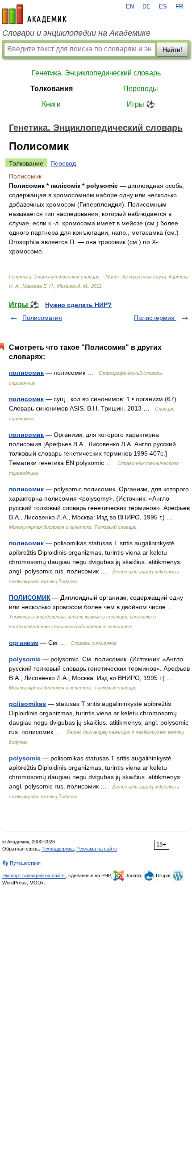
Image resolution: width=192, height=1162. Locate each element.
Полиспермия (155, 317)
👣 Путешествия (21, 863)
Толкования (51, 88)
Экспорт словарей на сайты (34, 875)
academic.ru (34, 14)
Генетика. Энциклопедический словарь (96, 73)
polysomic (25, 659)
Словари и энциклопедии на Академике (76, 33)
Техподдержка (58, 848)
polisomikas (27, 703)
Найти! (172, 49)
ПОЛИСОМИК (29, 597)
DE (146, 7)
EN (130, 7)
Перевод (63, 163)
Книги (51, 104)
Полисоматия (42, 317)
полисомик (26, 372)
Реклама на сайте (96, 848)
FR (179, 7)
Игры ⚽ (141, 104)
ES (163, 7)
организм (23, 642)
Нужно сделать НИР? (78, 304)
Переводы (140, 88)
